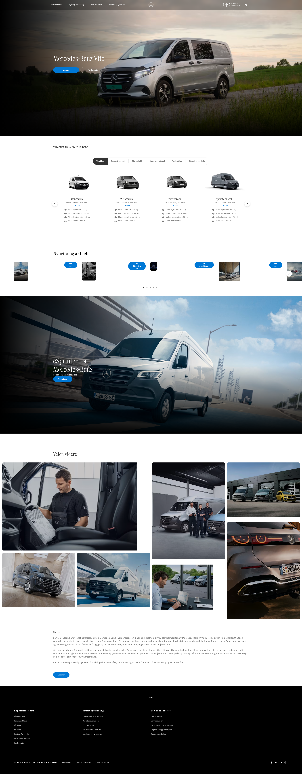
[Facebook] (271, 762)
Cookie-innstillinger (102, 762)
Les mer (77, 205)
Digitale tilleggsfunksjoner (161, 729)
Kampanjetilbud (20, 721)
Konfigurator (19, 743)
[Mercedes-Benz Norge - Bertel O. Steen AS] (151, 4)
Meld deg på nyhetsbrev (92, 734)
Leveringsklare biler (22, 738)
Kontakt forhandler (22, 734)
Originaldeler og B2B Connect (163, 725)
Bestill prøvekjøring (91, 721)
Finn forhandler (89, 725)
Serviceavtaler (157, 721)
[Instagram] (285, 762)
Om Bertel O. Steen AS (92, 729)
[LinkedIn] (276, 762)
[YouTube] (280, 762)
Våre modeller (19, 716)
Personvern (66, 762)
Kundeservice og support (93, 716)
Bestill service (156, 716)
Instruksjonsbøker (158, 734)
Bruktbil (17, 729)
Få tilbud (17, 725)
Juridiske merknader (82, 762)
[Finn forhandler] (246, 5)
